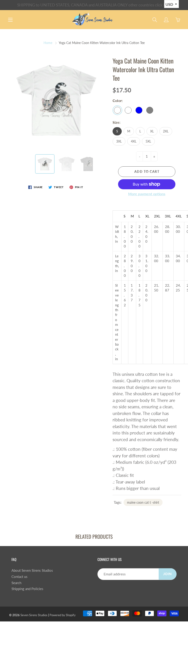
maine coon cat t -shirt (143, 502)
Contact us (19, 577)
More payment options (146, 194)
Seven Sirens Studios (33, 615)
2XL (166, 131)
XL (152, 131)
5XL (148, 141)
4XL (133, 141)
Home (48, 43)
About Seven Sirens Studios (32, 570)
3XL (119, 141)
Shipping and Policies (27, 589)
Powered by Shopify (63, 615)
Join (167, 574)
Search (16, 583)
